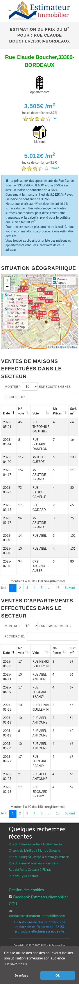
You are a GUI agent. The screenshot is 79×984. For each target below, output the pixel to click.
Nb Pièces (57, 411)
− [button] (7, 286)
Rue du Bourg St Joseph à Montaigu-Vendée (39, 857)
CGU (13, 904)
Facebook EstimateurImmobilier (40, 897)
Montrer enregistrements (38, 386)
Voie (35, 413)
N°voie (21, 411)
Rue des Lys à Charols (23, 876)
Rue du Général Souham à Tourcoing (33, 863)
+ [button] (7, 280)
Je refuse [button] (21, 975)
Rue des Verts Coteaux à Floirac (30, 869)
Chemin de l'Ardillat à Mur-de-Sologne (34, 850)
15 (57, 587)
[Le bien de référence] (39, 316)
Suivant (70, 587)
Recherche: (14, 397)
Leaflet (52, 347)
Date (6, 413)
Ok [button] (58, 975)
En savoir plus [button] (16, 964)
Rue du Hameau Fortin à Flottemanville (35, 844)
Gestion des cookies (26, 890)
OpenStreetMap (68, 347)
